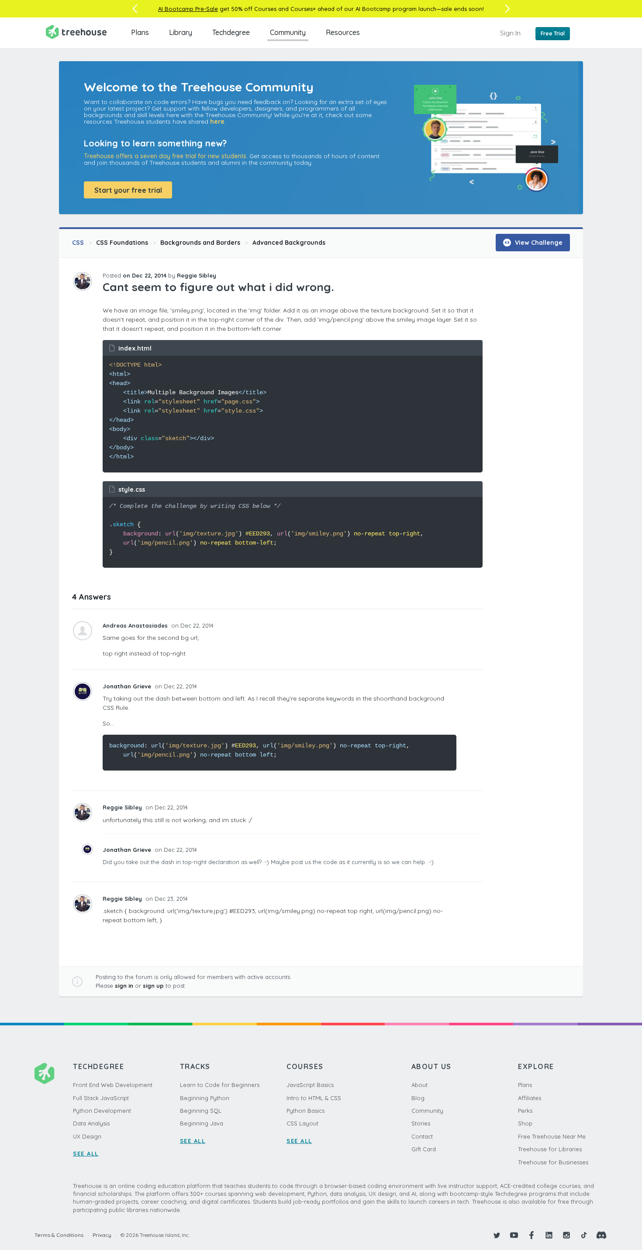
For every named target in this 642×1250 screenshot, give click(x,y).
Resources (343, 32)
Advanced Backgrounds (288, 243)
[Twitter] (496, 1235)
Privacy (102, 1235)
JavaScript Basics (310, 1084)
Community (288, 32)
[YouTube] (514, 1235)
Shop (525, 1123)
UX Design (87, 1136)
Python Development (102, 1110)
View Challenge (538, 243)
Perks (525, 1110)
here (217, 121)
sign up (153, 985)
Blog (418, 1097)
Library (180, 32)
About (419, 1084)
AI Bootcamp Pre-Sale (188, 8)
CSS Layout (302, 1123)
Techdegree (231, 32)
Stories (420, 1123)
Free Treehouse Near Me (552, 1136)
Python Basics (305, 1110)
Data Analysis (91, 1123)
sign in (124, 985)
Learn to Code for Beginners (219, 1084)
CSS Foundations (122, 243)
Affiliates (529, 1097)
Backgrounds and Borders (200, 243)
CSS (78, 243)
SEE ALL (86, 1153)
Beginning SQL (200, 1110)
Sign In (510, 32)
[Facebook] (531, 1235)
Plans (140, 32)
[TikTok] (584, 1235)
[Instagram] (566, 1235)
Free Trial (553, 33)
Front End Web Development (112, 1084)
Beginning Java (201, 1123)
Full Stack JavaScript (101, 1097)
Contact (422, 1136)
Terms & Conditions (59, 1235)
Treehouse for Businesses (553, 1162)
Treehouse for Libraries (550, 1149)
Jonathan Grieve (128, 686)
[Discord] (601, 1235)
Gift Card (423, 1149)
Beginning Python (204, 1097)
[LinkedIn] (549, 1235)
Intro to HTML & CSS (313, 1097)
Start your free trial (128, 190)
